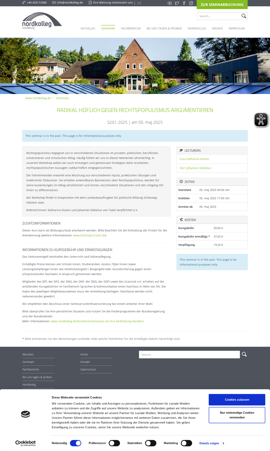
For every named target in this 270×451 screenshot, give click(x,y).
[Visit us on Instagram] (191, 3)
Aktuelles (28, 354)
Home (84, 354)
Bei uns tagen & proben (37, 377)
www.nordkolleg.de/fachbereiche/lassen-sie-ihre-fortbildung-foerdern (97, 321)
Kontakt (85, 362)
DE (138, 3)
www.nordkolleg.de (38, 98)
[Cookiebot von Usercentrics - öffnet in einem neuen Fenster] (25, 443)
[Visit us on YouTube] (170, 3)
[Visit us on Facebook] (184, 3)
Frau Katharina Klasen (194, 159)
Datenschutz (88, 369)
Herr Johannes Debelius (195, 168)
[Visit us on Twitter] (177, 3)
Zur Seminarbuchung (222, 4)
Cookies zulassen (237, 399)
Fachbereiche (31, 369)
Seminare (62, 98)
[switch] (114, 443)
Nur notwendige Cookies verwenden (237, 415)
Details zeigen (209, 443)
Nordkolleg (29, 384)
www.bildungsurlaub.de (89, 235)
